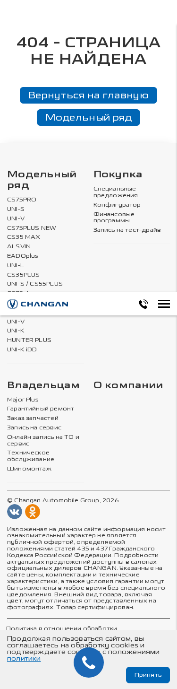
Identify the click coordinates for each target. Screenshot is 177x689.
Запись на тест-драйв (127, 230)
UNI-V (16, 219)
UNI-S (16, 209)
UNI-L (15, 265)
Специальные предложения (115, 192)
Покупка (118, 174)
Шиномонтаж (29, 469)
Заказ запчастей (33, 418)
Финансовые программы (114, 217)
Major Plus (23, 400)
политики (24, 658)
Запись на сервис (34, 428)
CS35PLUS (23, 275)
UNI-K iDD (22, 350)
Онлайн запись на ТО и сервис (43, 440)
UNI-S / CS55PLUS (35, 284)
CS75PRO (21, 200)
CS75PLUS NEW (31, 228)
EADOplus (22, 256)
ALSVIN (19, 247)
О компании (128, 385)
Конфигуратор (117, 205)
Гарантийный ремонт (40, 409)
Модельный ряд (88, 117)
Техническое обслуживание (30, 456)
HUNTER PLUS (29, 340)
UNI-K (16, 331)
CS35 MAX (23, 237)
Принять (148, 675)
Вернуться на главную (88, 95)
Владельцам (43, 385)
